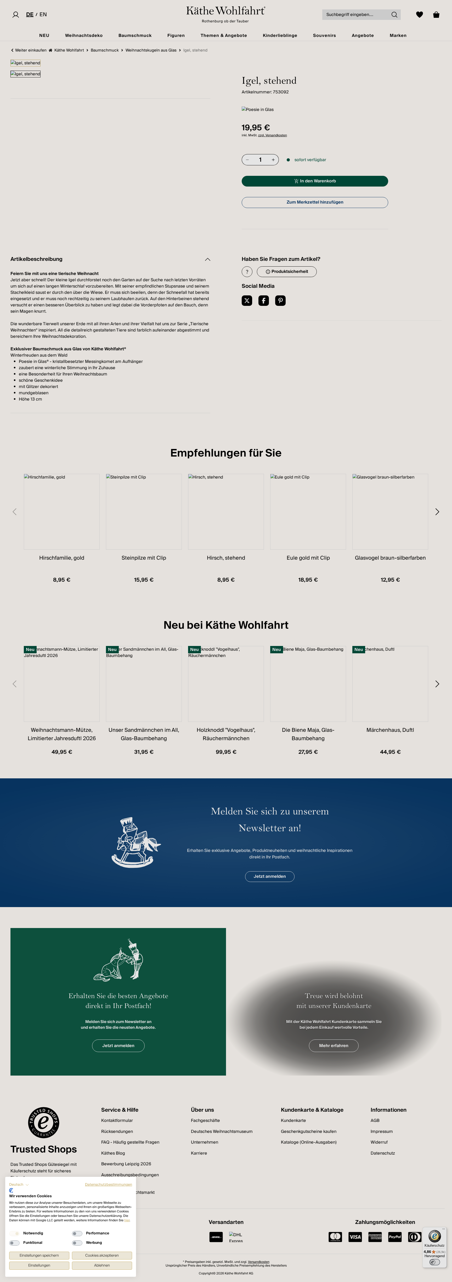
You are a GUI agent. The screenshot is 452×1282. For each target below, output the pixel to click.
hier (126, 1220)
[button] (19, 1185)
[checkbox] (14, 1233)
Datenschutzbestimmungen (108, 1185)
